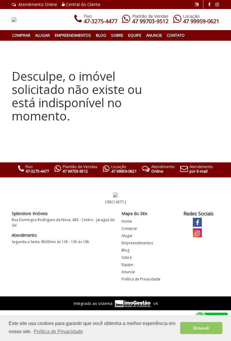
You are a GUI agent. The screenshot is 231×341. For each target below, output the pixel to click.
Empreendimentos (73, 35)
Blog (101, 35)
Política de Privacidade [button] (58, 331)
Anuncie (154, 35)
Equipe (134, 35)
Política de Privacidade (141, 279)
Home (127, 221)
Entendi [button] (201, 328)
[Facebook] (209, 4)
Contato (176, 35)
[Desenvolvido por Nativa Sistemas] (133, 303)
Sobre (117, 35)
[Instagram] (217, 4)
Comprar (21, 35)
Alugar (42, 35)
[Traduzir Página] (199, 4)
